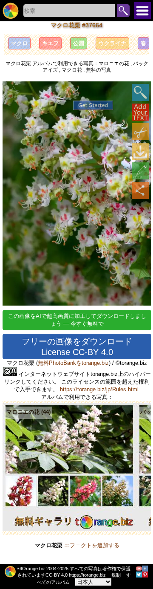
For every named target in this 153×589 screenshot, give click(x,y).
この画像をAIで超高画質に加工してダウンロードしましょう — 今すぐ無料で (77, 320)
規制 (116, 574)
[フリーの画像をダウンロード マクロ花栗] (140, 151)
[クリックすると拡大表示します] (140, 92)
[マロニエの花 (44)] (69, 529)
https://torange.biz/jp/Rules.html (99, 389)
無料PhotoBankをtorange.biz (73, 363)
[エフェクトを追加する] (140, 170)
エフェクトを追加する (91, 545)
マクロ (19, 43)
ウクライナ (112, 43)
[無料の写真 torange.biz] (10, 10)
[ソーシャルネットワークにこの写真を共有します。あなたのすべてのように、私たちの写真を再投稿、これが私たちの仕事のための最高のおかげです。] (140, 190)
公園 (78, 43)
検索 (123, 10)
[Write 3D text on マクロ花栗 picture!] (140, 112)
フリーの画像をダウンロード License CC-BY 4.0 (77, 347)
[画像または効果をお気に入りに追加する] (13, 92)
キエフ (50, 43)
